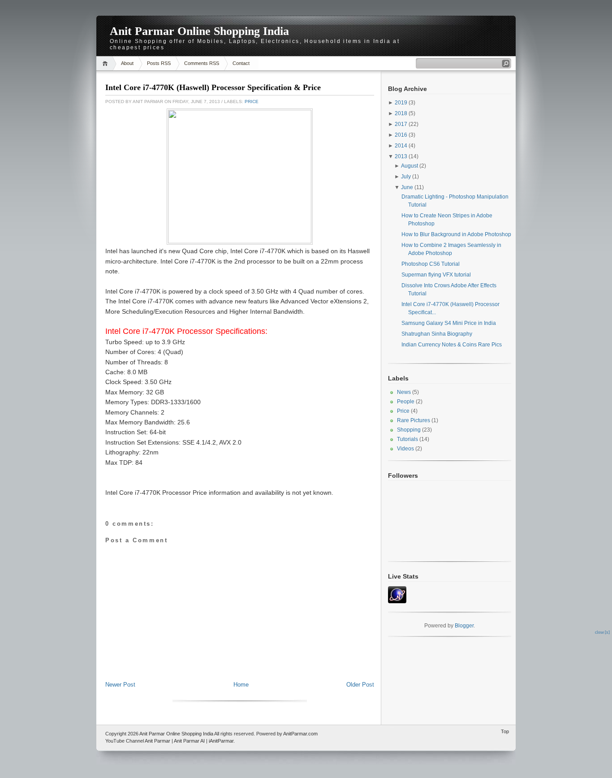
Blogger (464, 625)
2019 (401, 102)
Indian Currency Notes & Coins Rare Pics (451, 344)
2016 (401, 135)
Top (505, 731)
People (405, 401)
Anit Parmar (157, 740)
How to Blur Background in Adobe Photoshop (456, 234)
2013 (401, 156)
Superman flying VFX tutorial (436, 275)
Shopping (409, 430)
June (407, 187)
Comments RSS (201, 63)
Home (106, 63)
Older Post (360, 684)
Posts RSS (159, 63)
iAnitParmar (221, 740)
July (406, 176)
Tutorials (407, 439)
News (404, 392)
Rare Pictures (413, 420)
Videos (405, 448)
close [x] (602, 632)
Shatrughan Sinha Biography (436, 334)
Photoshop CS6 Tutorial (430, 264)
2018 (401, 113)
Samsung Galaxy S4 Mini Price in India (448, 323)
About (127, 63)
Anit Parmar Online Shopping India (199, 31)
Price (252, 101)
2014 (401, 146)
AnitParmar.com (300, 733)
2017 (401, 124)
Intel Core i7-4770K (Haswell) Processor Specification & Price (213, 87)
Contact (241, 63)
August (409, 166)
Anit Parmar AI (189, 740)
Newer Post (120, 684)
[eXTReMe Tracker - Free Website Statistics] (397, 601)
